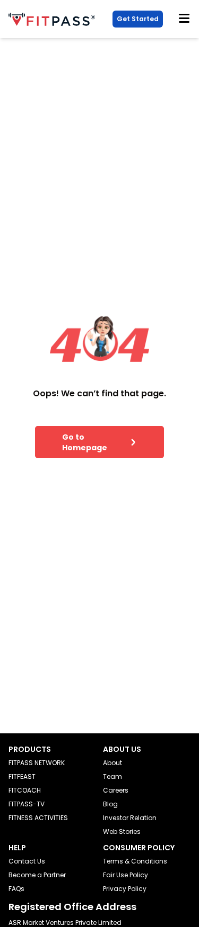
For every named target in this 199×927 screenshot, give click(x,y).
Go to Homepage (84, 442)
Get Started (138, 18)
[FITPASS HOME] (53, 19)
